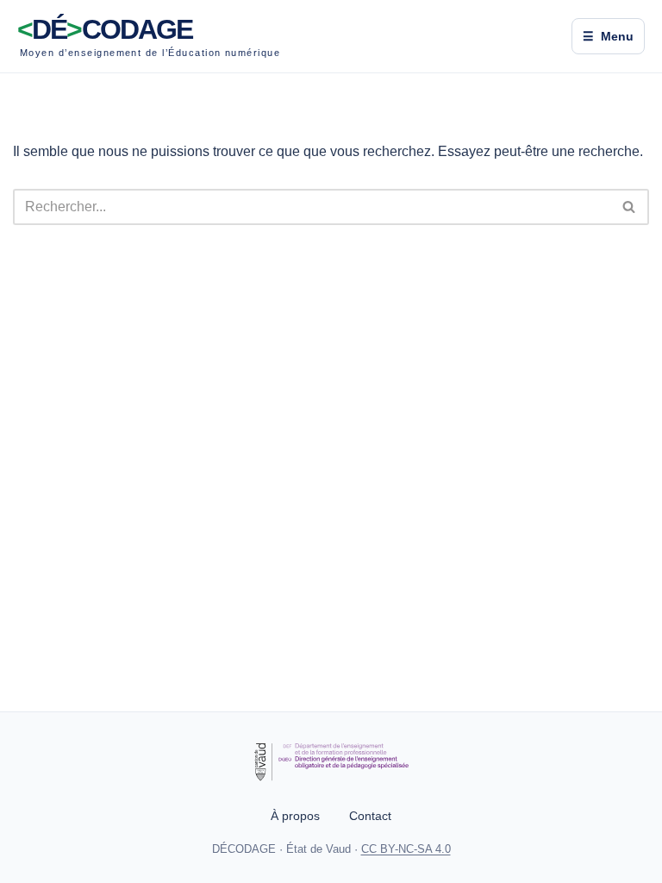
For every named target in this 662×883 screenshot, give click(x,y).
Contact (370, 816)
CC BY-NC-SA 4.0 (406, 848)
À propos (295, 816)
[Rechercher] (629, 207)
